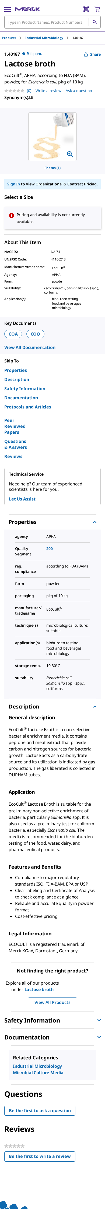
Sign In (13, 183)
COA (13, 334)
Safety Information (24, 389)
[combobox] (52, 22)
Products (9, 38)
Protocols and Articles (27, 407)
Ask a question (79, 90)
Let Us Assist (22, 499)
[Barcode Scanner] (86, 9)
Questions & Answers (15, 444)
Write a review (48, 90)
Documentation (21, 398)
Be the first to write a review (42, 1157)
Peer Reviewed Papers (15, 426)
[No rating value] (15, 90)
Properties (15, 370)
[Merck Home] (27, 9)
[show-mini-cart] (97, 9)
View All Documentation (29, 347)
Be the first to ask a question (40, 1110)
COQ (35, 334)
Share (95, 54)
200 (49, 548)
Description (16, 379)
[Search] (94, 22)
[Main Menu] (7, 9)
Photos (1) (52, 167)
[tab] (13, 37)
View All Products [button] (52, 1002)
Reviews (13, 456)
